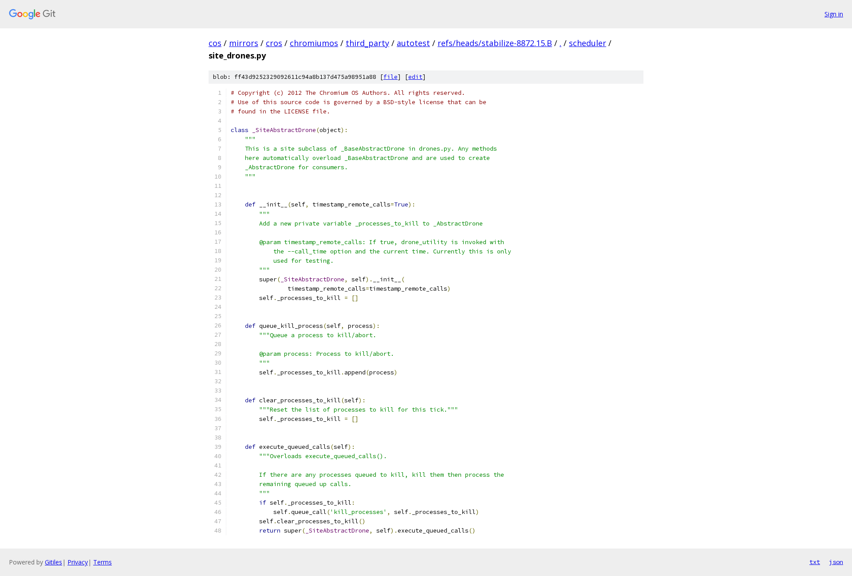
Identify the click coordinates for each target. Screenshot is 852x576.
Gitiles (53, 562)
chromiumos (314, 43)
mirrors (243, 43)
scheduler (587, 43)
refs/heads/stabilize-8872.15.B (495, 43)
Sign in (833, 14)
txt (814, 562)
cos (215, 43)
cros (274, 43)
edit (415, 77)
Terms (102, 562)
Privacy (77, 562)
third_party (367, 43)
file (390, 77)
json (836, 562)
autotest (413, 43)
